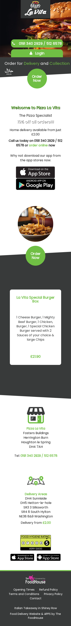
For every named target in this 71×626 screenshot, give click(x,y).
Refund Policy (48, 590)
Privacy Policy (53, 594)
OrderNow (37, 78)
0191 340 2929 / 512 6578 (40, 43)
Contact (35, 598)
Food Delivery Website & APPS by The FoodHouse (35, 616)
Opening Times (24, 590)
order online (38, 145)
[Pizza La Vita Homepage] (35, 9)
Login (39, 53)
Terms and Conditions (24, 594)
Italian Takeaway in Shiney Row (35, 608)
